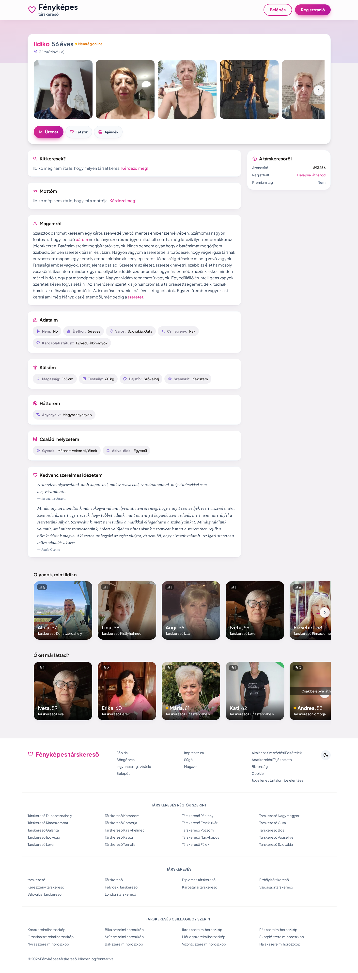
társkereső (36, 879)
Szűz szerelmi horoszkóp (124, 936)
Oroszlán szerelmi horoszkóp (51, 936)
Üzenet (49, 132)
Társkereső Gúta (272, 822)
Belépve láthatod (311, 175)
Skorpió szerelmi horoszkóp (281, 936)
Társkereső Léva (41, 844)
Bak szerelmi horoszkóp (124, 944)
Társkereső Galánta (43, 830)
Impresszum (194, 752)
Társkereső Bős (271, 830)
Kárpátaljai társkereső (199, 887)
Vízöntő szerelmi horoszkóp (204, 944)
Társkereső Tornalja (120, 844)
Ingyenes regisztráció (133, 766)
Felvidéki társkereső (121, 887)
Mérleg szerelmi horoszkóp (203, 936)
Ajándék (108, 132)
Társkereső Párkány (198, 815)
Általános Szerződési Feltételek (277, 752)
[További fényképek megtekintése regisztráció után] (63, 89)
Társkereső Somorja (121, 822)
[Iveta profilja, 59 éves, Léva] (255, 610)
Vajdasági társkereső (276, 887)
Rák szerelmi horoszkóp (278, 929)
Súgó (188, 759)
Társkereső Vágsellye (276, 837)
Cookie (258, 773)
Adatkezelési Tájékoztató (272, 759)
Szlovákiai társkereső (45, 894)
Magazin (190, 766)
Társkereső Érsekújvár (200, 822)
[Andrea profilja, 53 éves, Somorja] (319, 691)
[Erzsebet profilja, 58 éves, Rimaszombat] (319, 610)
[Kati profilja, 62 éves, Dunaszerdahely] (255, 691)
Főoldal (122, 752)
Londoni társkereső (120, 894)
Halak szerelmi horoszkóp (279, 944)
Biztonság (260, 766)
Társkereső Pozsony (198, 830)
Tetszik (79, 132)
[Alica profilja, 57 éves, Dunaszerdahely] (63, 610)
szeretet (135, 296)
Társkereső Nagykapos (200, 837)
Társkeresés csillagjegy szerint (179, 919)
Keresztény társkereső (46, 887)
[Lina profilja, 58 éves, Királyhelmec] (127, 610)
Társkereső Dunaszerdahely (50, 815)
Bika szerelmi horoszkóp (124, 929)
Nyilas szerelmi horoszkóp (48, 944)
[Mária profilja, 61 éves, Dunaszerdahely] (191, 691)
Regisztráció (313, 9)
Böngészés (125, 759)
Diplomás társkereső (199, 879)
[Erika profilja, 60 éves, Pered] (127, 691)
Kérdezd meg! (134, 168)
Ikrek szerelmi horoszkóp (202, 929)
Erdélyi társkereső (274, 879)
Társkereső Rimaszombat (48, 822)
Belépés (278, 9)
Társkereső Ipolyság (44, 837)
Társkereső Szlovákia (276, 844)
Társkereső (114, 879)
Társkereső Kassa (119, 837)
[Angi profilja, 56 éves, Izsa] (191, 610)
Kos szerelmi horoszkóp (46, 929)
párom (82, 239)
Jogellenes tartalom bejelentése (278, 780)
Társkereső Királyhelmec (124, 830)
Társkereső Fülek (195, 844)
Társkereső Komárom (122, 815)
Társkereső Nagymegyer (279, 815)
